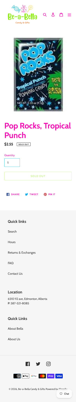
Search (12, 231)
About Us (14, 339)
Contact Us (15, 273)
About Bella (15, 328)
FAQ (10, 263)
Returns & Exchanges (22, 252)
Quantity (9, 155)
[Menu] (69, 14)
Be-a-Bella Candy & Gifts (31, 388)
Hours (12, 242)
